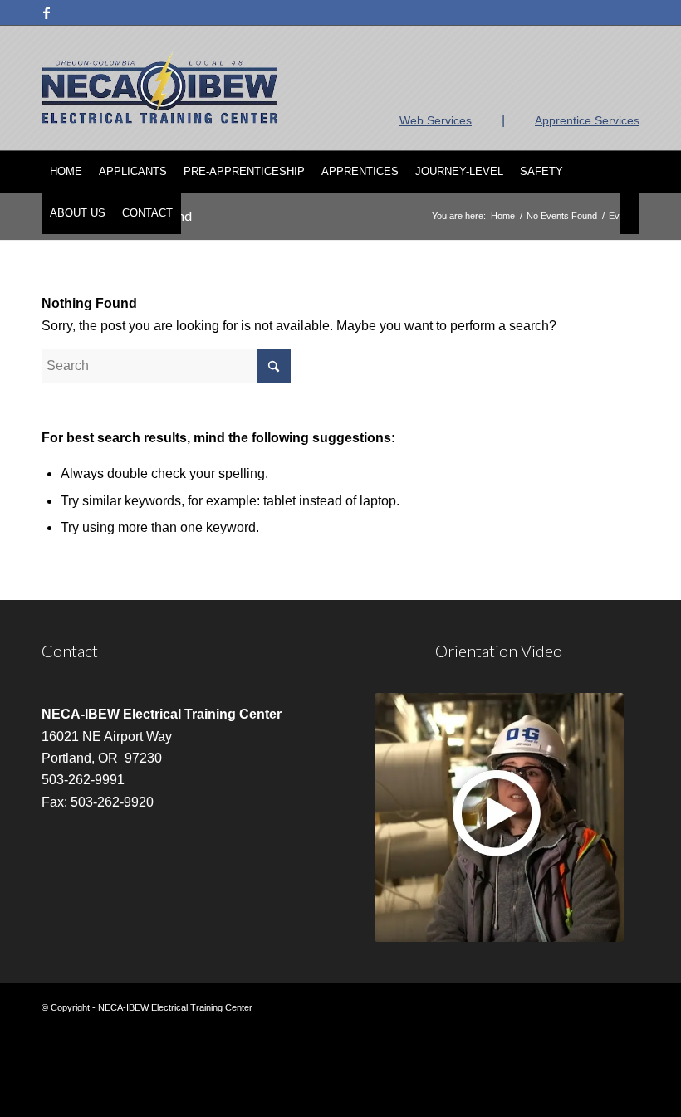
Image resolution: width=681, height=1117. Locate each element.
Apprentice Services (587, 120)
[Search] (629, 213)
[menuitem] (66, 172)
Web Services (435, 120)
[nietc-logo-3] (159, 88)
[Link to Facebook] (46, 12)
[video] (499, 817)
